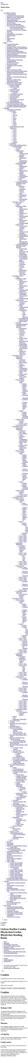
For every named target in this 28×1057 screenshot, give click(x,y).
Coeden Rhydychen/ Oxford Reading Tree (14, 955)
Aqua (14, 122)
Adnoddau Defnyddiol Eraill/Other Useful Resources (21, 183)
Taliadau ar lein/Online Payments (15, 51)
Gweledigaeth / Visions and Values (15, 15)
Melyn (14, 112)
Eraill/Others (13, 143)
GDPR (8, 40)
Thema (18, 149)
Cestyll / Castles (23, 423)
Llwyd (14, 118)
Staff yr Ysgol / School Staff (14, 18)
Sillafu (24, 503)
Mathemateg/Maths (21, 163)
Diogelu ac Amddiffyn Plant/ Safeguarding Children (14, 80)
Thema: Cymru (20, 419)
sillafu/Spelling (23, 162)
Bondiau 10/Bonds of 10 (23, 212)
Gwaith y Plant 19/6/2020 (16, 874)
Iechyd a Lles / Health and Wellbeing (21, 793)
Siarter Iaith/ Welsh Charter (13, 848)
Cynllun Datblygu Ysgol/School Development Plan (15, 60)
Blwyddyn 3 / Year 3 (18, 355)
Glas (14, 113)
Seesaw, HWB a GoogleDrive (14, 858)
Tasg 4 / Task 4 (23, 563)
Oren (14, 121)
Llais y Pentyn (7, 905)
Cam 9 (14, 140)
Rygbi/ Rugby (13, 98)
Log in (5, 919)
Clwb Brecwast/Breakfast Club (14, 102)
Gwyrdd (15, 115)
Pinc (14, 116)
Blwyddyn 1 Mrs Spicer (16, 727)
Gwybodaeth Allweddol (10, 13)
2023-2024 (15, 800)
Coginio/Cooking (14, 91)
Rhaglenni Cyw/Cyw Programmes (22, 188)
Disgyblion (6, 108)
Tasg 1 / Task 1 (23, 536)
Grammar (24, 533)
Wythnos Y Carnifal (15, 872)
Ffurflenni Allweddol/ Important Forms (16, 55)
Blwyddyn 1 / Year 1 (18, 202)
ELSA (11, 840)
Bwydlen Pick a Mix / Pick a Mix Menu (21, 779)
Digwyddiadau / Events (19, 757)
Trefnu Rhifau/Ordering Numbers (23, 171)
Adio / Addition (23, 362)
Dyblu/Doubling (23, 176)
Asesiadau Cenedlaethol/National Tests (16, 106)
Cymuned (6, 881)
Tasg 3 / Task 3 (23, 538)
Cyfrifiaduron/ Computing (16, 94)
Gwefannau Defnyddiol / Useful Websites (21, 820)
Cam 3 (14, 125)
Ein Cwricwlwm (17, 750)
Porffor (15, 123)
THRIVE (9, 67)
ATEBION (16, 868)
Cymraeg (18, 753)
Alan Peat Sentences (24, 641)
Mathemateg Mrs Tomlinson (20, 809)
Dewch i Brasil (20, 774)
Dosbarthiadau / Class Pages (14, 109)
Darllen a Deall (23, 321)
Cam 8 (14, 139)
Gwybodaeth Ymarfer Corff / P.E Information (20, 761)
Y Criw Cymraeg (11, 909)
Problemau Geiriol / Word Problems (22, 377)
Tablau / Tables (20, 824)
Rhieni (5, 42)
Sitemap (6, 958)
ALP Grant (9, 41)
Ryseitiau (15, 92)
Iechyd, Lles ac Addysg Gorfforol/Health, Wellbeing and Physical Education (17, 72)
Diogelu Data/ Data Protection (14, 82)
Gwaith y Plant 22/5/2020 (16, 871)
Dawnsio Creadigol (15, 85)
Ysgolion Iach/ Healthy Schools (14, 907)
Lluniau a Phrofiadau (18, 770)
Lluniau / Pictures (17, 826)
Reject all (3, 988)
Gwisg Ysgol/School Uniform (14, 69)
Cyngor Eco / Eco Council (13, 916)
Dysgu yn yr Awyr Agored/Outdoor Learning (16, 832)
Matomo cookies (9, 1026)
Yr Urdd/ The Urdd (11, 904)
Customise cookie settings (19, 988)
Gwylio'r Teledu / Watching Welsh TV (23, 227)
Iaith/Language (20, 150)
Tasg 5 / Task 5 (23, 541)
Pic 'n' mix (15, 830)
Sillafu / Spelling (24, 393)
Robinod (15, 142)
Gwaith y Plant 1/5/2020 (16, 864)
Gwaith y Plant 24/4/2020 (16, 862)
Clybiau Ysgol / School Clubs (14, 84)
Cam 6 (14, 136)
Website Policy (7, 961)
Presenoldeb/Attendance (13, 50)
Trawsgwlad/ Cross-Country (17, 99)
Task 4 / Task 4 (23, 540)
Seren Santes (10, 901)
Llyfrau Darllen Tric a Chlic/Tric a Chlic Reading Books (23, 258)
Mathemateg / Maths (21, 206)
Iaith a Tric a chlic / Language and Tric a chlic (19, 732)
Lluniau (15, 88)
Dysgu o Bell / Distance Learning (18, 145)
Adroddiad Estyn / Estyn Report (15, 34)
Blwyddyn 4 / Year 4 (18, 426)
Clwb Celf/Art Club (15, 95)
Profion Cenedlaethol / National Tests (21, 815)
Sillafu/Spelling (23, 234)
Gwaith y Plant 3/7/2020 (16, 877)
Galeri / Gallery (10, 860)
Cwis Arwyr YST (14, 867)
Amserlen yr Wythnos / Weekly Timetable (21, 776)
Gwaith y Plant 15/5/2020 (16, 870)
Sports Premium (11, 38)
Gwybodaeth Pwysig (18, 769)
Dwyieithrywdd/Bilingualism (14, 24)
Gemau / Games (23, 374)
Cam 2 (14, 131)
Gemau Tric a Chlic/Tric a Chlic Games (22, 273)
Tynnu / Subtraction (22, 364)
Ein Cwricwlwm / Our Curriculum (15, 25)
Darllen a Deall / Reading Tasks (24, 511)
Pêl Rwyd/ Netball (14, 86)
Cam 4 (14, 133)
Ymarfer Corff (22, 796)
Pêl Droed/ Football (15, 89)
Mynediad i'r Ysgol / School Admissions (17, 47)
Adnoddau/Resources (18, 837)
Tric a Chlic (13, 111)
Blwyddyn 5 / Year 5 (18, 497)
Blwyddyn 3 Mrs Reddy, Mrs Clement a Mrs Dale (17, 738)
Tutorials (18, 823)
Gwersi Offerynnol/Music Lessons (15, 104)
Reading (24, 413)
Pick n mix (15, 838)
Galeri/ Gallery (13, 847)
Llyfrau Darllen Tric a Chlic (23, 199)
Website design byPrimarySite (11, 968)
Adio (20, 179)
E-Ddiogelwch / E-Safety (13, 851)
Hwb (14, 718)
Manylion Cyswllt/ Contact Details (15, 17)
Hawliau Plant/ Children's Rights (15, 878)
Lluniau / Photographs (18, 763)
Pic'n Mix (18, 148)
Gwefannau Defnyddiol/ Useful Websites (17, 880)
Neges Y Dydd (16, 828)
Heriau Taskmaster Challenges (20, 798)
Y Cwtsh (12, 827)
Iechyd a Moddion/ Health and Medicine (17, 52)
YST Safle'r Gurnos (15, 720)
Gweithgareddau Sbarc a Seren (17, 850)
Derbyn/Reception (17, 146)
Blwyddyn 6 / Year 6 (18, 598)
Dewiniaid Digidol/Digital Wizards (15, 908)
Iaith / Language (20, 379)
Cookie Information (8, 960)
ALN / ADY (10, 32)
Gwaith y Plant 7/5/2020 (16, 865)
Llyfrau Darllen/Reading (19, 740)
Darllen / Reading (24, 384)
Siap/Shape (22, 177)
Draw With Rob (23, 594)
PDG (8, 37)
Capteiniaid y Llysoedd (12, 911)
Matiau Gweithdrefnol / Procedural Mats (23, 368)
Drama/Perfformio (14, 101)
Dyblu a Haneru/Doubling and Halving (23, 216)
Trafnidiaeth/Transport (12, 888)
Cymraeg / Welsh (21, 381)
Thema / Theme (20, 490)
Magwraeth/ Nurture (12, 64)
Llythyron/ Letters (11, 45)
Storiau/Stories (22, 194)
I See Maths (22, 546)
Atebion (24, 791)
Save (14, 1055)
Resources (24, 644)
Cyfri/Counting (23, 180)
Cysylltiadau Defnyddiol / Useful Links (16, 105)
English (21, 411)
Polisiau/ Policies (11, 35)
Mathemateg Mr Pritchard (20, 812)
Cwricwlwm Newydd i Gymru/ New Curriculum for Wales (17, 27)
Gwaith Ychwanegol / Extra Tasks (21, 592)
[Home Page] (4, 4)
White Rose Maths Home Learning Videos (22, 549)
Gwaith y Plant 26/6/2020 (16, 875)
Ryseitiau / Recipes (21, 421)
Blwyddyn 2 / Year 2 (18, 276)
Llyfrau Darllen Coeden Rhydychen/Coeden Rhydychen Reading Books (15, 952)
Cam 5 (14, 135)
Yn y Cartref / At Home (19, 759)
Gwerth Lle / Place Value (22, 360)
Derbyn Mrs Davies (15, 726)
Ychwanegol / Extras (21, 425)
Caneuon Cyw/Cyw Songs (21, 192)
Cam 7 (14, 138)
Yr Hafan (12, 722)
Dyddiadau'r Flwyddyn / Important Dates (17, 48)
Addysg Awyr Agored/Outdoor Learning (17, 845)
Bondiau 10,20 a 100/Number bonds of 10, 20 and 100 (23, 295)
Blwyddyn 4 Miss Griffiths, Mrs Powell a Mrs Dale (18, 742)
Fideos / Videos (10, 861)
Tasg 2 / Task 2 (23, 537)
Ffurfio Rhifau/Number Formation (23, 166)
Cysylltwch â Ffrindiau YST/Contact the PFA (15, 896)
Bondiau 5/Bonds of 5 (22, 174)
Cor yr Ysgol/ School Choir (13, 902)
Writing (24, 534)
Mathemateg (19, 756)
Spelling (24, 412)
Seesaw (15, 716)
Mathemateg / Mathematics (19, 357)
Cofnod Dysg (19, 807)
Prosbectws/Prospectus (12, 20)
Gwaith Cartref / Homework (20, 806)
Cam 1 (14, 129)
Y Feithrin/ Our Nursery (13, 62)
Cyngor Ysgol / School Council (14, 912)
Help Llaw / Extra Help (24, 558)
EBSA (8, 68)
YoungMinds (10, 844)
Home (5, 941)
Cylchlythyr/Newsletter (12, 44)
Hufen (14, 119)
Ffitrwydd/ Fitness (14, 96)
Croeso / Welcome (11, 14)
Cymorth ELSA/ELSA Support (14, 65)
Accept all (9, 988)
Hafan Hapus (10, 843)
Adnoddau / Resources (18, 752)
